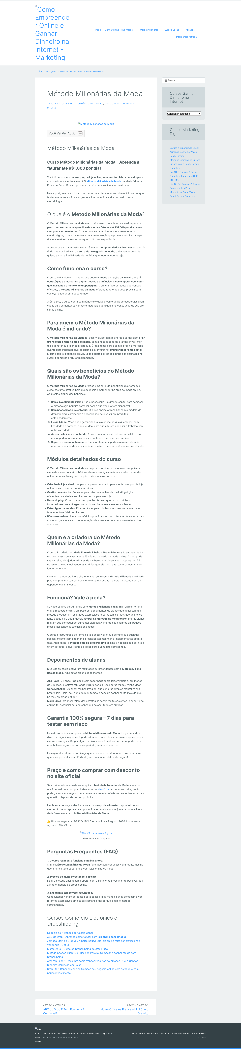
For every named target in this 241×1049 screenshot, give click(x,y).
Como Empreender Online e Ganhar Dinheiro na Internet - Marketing (74, 1033)
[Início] (39, 1035)
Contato (202, 1037)
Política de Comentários (158, 1033)
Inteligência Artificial (186, 36)
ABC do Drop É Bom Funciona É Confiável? (63, 1009)
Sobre (142, 1033)
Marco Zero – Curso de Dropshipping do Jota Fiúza (77, 948)
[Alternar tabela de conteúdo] (79, 133)
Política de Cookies (180, 1033)
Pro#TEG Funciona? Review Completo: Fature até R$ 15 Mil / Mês (184, 176)
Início (98, 29)
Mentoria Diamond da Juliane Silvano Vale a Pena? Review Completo (185, 164)
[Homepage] (52, 33)
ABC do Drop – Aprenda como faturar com (87, 936)
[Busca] (202, 27)
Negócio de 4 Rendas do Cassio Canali (70, 932)
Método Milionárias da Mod (103, 181)
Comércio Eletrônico (90, 103)
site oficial (103, 789)
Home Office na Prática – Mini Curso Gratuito (124, 1009)
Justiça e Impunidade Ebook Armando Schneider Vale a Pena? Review (184, 152)
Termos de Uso (199, 1033)
